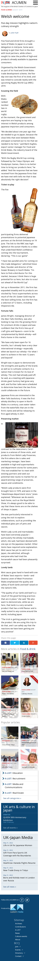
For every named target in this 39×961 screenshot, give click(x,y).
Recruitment (15, 778)
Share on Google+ (33, 643)
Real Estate (14, 792)
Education (14, 773)
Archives (18, 923)
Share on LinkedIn (24, 643)
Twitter (27, 900)
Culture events (21, 936)
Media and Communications (14, 786)
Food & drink (6, 10)
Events (18, 950)
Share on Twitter (14, 643)
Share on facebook (5, 643)
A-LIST (18, 930)
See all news (9, 886)
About (17, 939)
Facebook (22, 900)
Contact (18, 956)
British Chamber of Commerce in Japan (5, 2)
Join (16, 946)
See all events (9, 827)
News (17, 933)
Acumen (19, 2)
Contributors (20, 927)
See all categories (11, 798)
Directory (19, 953)
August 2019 (17, 10)
